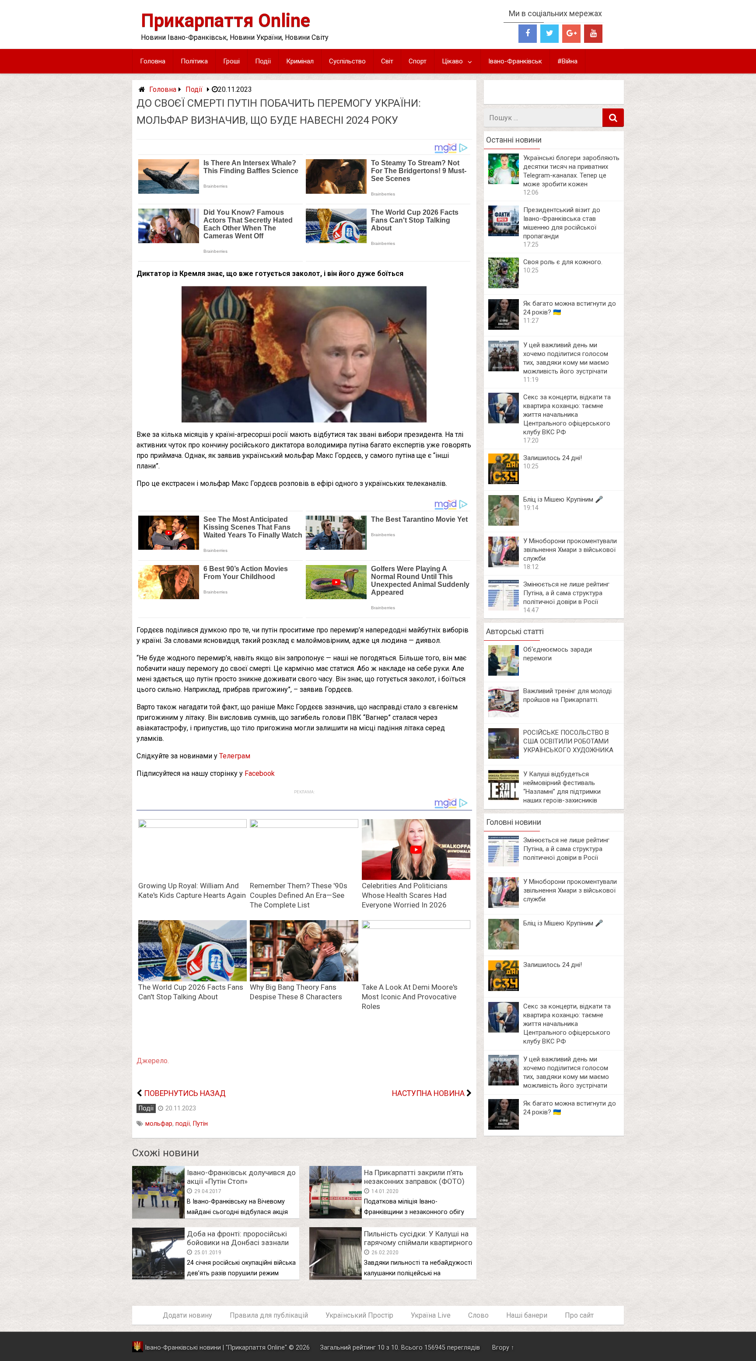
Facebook (260, 773)
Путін (200, 1123)
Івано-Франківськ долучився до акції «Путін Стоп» (241, 1177)
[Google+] (571, 33)
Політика (194, 61)
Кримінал (300, 61)
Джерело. (152, 1061)
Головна (152, 61)
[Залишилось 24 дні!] (503, 482)
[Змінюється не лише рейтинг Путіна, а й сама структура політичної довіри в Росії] (503, 608)
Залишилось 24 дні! (552, 458)
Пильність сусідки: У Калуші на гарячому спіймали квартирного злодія (418, 1242)
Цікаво (452, 61)
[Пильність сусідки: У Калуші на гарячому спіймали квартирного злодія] (335, 1277)
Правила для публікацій (269, 1315)
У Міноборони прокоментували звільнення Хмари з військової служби (570, 549)
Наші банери (526, 1315)
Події (263, 61)
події (182, 1123)
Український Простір (359, 1315)
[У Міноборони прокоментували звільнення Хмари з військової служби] (503, 565)
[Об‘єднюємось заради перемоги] (503, 673)
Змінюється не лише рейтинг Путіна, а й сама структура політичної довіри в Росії (566, 593)
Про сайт (579, 1315)
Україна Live (431, 1315)
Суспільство (347, 61)
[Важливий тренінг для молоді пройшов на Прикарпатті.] (503, 715)
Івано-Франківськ (515, 61)
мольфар (158, 1123)
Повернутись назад (185, 1093)
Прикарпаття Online (225, 20)
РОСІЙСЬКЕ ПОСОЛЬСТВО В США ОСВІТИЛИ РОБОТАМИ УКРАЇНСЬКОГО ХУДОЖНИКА (568, 741)
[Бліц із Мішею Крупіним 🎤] (503, 523)
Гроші (231, 61)
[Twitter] (549, 33)
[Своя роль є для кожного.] (503, 286)
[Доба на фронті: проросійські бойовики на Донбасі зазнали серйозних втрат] (158, 1277)
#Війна (567, 61)
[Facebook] (527, 33)
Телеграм (234, 756)
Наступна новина (428, 1093)
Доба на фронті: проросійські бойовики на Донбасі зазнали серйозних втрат (238, 1242)
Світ (387, 61)
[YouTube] (593, 33)
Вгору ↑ (503, 1347)
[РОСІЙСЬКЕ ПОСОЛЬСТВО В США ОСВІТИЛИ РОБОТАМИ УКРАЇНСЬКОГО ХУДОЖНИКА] (503, 756)
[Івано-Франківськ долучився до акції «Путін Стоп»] (158, 1216)
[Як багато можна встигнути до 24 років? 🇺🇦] (503, 327)
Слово (478, 1315)
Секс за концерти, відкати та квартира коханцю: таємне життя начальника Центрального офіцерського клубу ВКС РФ (567, 414)
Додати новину (187, 1315)
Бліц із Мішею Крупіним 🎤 (563, 499)
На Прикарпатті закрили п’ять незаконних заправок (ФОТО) (414, 1177)
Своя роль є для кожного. (562, 262)
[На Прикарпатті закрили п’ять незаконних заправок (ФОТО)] (335, 1216)
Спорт (418, 61)
